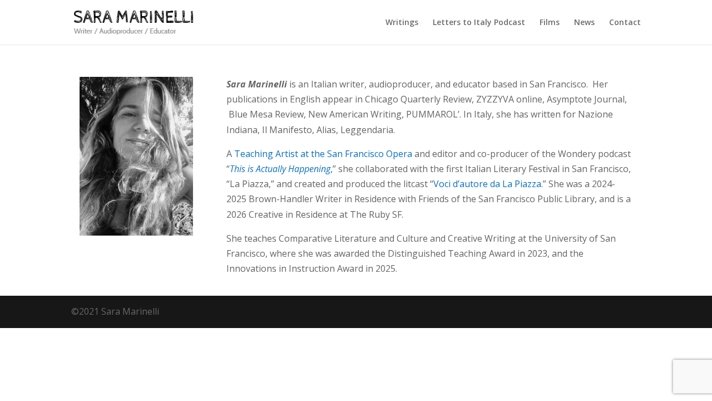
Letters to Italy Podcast (479, 22)
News (584, 22)
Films (550, 22)
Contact (625, 22)
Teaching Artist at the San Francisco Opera (323, 154)
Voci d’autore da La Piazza (487, 184)
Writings (401, 22)
